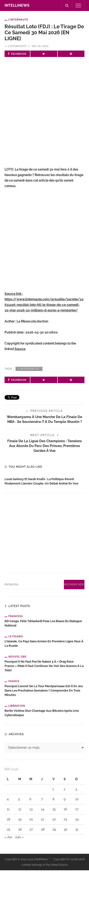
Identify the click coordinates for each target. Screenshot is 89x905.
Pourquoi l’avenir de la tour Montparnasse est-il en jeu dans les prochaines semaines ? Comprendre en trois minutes (44, 690)
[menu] (78, 5)
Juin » (19, 837)
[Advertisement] (44, 118)
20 (31, 819)
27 (31, 829)
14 (42, 809)
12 (19, 809)
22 (54, 819)
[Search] (67, 5)
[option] (44, 480)
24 (77, 819)
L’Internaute (18, 19)
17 (76, 809)
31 (76, 829)
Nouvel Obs (17, 656)
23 (65, 819)
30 (65, 829)
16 (65, 809)
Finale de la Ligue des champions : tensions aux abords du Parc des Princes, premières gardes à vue (44, 445)
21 (42, 819)
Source (20, 349)
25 (8, 829)
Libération (16, 705)
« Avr (8, 837)
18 (8, 819)
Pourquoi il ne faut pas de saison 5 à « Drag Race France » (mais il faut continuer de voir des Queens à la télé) (44, 666)
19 (19, 819)
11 (8, 809)
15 (54, 809)
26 (20, 829)
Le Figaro (15, 636)
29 (54, 829)
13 (30, 809)
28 (42, 829)
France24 (15, 616)
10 (77, 799)
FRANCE (13, 681)
